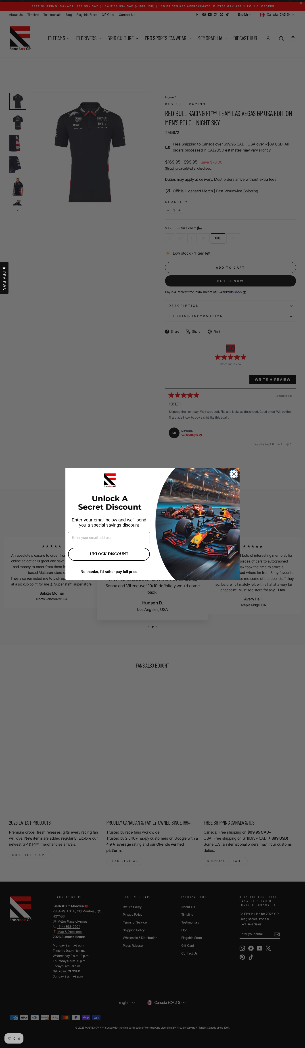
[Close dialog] (234, 474)
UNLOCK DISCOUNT (109, 554)
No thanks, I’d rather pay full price (109, 572)
